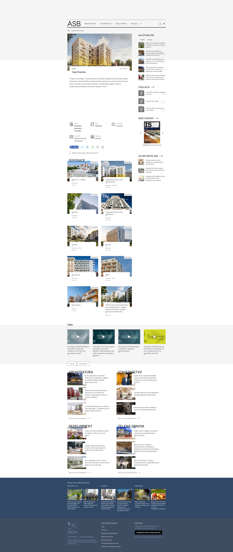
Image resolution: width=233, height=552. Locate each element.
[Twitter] (82, 147)
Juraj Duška (78, 141)
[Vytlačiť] (102, 147)
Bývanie (98, 138)
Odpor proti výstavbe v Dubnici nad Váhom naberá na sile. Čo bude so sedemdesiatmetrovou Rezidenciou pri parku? (155, 45)
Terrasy (74, 244)
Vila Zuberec (76, 305)
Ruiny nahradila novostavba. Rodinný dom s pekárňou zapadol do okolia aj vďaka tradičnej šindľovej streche (155, 69)
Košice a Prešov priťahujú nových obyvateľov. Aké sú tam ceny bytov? (97, 433)
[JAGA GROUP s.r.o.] (72, 527)
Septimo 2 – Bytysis (79, 180)
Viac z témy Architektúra (77, 418)
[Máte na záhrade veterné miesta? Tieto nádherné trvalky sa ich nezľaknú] (142, 494)
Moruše (108, 244)
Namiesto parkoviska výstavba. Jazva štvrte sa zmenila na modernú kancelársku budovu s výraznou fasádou (155, 77)
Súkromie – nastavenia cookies (111, 546)
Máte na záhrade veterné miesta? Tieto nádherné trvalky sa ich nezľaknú (142, 504)
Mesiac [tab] (150, 40)
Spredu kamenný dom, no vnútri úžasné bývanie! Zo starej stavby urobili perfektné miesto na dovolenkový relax (124, 506)
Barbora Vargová (80, 138)
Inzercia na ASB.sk (107, 536)
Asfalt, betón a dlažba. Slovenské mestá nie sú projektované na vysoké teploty (146, 433)
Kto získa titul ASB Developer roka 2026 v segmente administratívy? (128, 349)
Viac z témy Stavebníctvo (127, 418)
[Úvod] (73, 23)
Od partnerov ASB (148, 156)
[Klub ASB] (160, 23)
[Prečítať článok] (116, 296)
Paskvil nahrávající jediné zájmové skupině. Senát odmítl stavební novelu (90, 504)
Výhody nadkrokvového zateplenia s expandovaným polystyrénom (154, 162)
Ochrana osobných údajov (110, 543)
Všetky (72, 363)
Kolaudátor (83, 363)
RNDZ (107, 275)
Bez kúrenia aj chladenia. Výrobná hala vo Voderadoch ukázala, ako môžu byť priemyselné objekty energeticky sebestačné (155, 53)
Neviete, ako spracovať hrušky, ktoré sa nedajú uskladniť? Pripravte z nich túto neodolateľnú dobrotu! (158, 505)
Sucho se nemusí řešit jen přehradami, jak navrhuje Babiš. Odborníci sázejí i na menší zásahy (74, 505)
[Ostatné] (141, 23)
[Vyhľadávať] (164, 23)
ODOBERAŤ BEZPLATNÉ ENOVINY (148, 533)
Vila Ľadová (76, 275)
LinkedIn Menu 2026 (152, 101)
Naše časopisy (146, 118)
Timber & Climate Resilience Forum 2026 (155, 109)
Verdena (75, 212)
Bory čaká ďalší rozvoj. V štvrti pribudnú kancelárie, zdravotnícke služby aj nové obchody (97, 462)
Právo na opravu (106, 540)
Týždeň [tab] (142, 40)
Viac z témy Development (78, 472)
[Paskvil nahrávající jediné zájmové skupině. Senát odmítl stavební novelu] (90, 494)
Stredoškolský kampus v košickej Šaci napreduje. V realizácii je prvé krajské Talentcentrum (97, 408)
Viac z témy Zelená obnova (127, 472)
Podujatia (143, 87)
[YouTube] (92, 147)
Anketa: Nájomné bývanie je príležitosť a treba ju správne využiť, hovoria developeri (95, 448)
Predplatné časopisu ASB (109, 533)
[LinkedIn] (87, 147)
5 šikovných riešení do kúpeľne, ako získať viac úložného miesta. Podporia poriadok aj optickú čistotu (108, 505)
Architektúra (90, 24)
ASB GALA (134, 24)
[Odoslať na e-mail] (97, 147)
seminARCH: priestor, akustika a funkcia (155, 93)
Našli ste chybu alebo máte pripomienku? (85, 153)
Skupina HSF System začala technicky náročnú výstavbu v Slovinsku (155, 170)
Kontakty (104, 530)
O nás (102, 527)
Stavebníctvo (105, 24)
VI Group (119, 126)
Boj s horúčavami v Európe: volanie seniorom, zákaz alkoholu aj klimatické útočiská (146, 462)
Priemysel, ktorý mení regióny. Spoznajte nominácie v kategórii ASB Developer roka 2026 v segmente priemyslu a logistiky (104, 351)
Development (121, 24)
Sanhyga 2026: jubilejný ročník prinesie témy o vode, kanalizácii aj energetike (155, 178)
